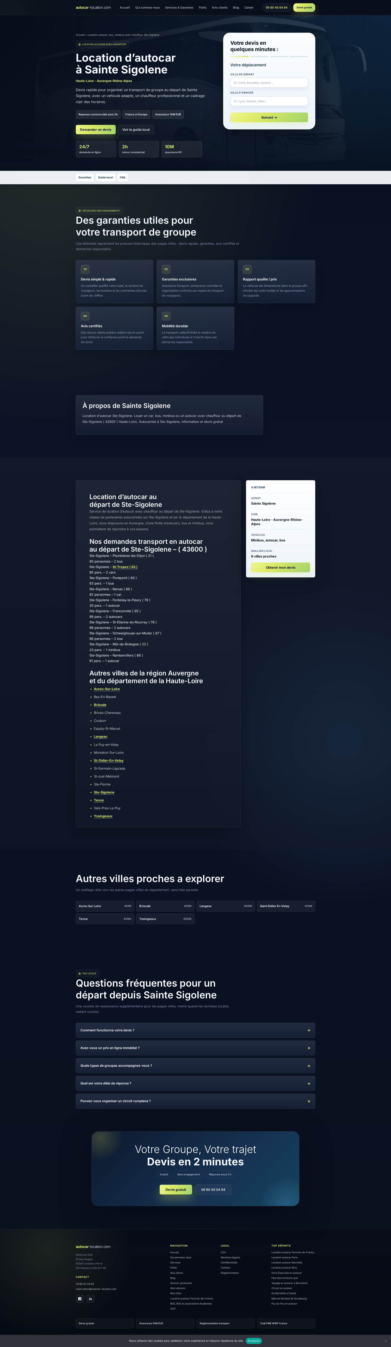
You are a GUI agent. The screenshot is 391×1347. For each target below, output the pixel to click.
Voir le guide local (136, 130)
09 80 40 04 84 (276, 8)
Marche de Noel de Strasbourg (289, 1298)
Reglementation (230, 1272)
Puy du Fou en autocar (284, 1303)
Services (175, 1262)
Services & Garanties (179, 7)
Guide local (105, 177)
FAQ (122, 177)
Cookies (225, 1267)
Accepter (254, 1340)
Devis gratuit (304, 7)
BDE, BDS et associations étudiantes (191, 1303)
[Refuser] (386, 1341)
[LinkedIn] (90, 1299)
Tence (99, 800)
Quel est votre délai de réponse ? (105, 1083)
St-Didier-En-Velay (109, 760)
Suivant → (269, 117)
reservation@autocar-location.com (96, 1288)
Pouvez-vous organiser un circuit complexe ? (115, 1101)
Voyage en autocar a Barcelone (289, 1283)
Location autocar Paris (284, 1257)
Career (248, 7)
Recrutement (177, 1288)
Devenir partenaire (181, 1283)
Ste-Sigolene (104, 792)
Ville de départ (242, 74)
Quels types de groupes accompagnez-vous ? (116, 1065)
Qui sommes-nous (147, 7)
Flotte (202, 7)
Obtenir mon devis (280, 567)
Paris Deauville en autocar (286, 1272)
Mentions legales (230, 1257)
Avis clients (220, 7)
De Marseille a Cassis (283, 1293)
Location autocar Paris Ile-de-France (191, 1298)
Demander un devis (95, 130)
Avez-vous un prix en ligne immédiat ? (110, 1048)
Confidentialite (229, 1262)
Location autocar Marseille (286, 1262)
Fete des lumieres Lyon (284, 1277)
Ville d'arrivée (241, 92)
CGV (173, 1308)
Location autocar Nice (284, 1267)
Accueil (125, 7)
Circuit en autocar (281, 1288)
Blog (236, 7)
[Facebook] (80, 1299)
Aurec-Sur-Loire (107, 689)
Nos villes (175, 1293)
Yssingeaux (103, 816)
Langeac (100, 736)
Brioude (100, 705)
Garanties (84, 177)
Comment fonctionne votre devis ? (107, 1030)
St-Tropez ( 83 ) (125, 567)
